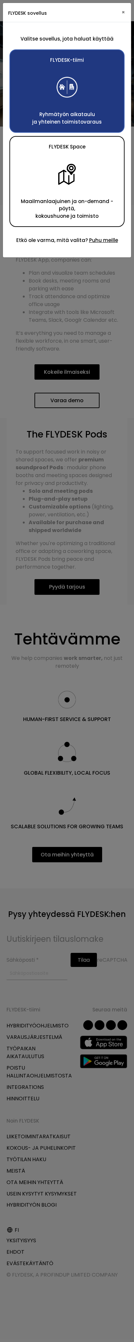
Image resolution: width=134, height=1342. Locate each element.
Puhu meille (103, 240)
